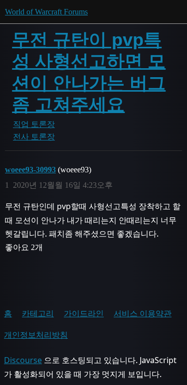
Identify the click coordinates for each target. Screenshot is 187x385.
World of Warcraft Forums (46, 11)
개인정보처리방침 (36, 334)
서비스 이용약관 (143, 313)
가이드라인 (84, 313)
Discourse (23, 360)
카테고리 (38, 313)
